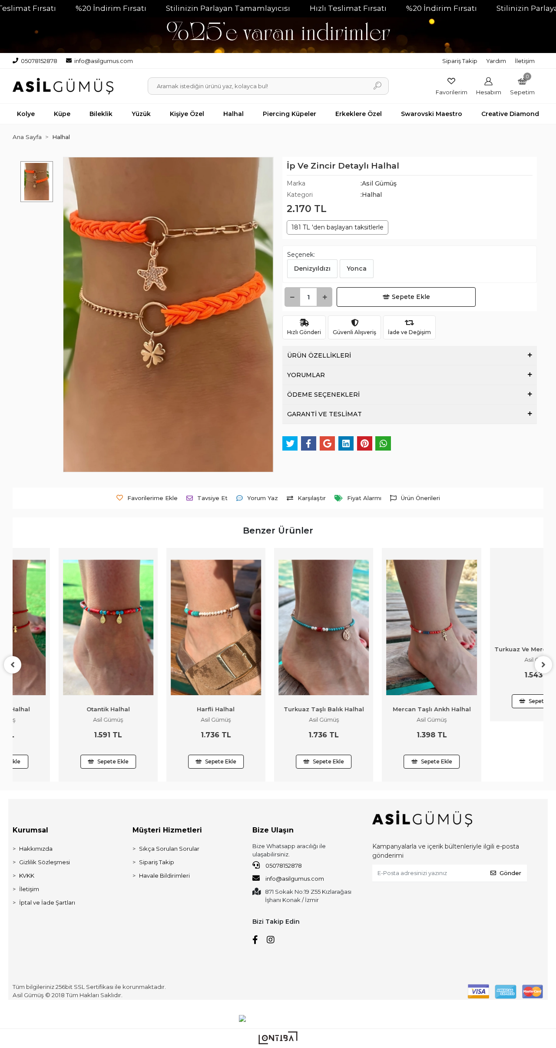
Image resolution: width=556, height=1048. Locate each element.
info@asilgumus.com (294, 878)
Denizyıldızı (312, 268)
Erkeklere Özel (358, 114)
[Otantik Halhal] (62, 627)
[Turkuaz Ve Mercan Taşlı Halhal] (494, 627)
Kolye (26, 114)
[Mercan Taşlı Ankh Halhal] (386, 627)
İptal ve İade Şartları (47, 902)
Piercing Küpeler (289, 114)
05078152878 (283, 865)
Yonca (357, 268)
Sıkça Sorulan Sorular (169, 848)
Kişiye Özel (187, 114)
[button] (522, 86)
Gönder (510, 872)
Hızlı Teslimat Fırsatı (348, 8)
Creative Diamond (510, 114)
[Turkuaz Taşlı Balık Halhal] (278, 627)
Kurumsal (30, 830)
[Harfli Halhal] (170, 627)
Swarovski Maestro (431, 114)
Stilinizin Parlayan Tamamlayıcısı (228, 8)
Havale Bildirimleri (164, 875)
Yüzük (141, 114)
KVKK (26, 875)
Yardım (496, 60)
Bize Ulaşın (273, 830)
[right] (543, 664)
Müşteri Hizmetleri (167, 830)
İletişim (525, 60)
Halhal (233, 114)
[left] (12, 664)
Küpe (62, 114)
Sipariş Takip (459, 60)
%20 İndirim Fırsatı (111, 8)
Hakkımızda (36, 848)
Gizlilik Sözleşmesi (44, 862)
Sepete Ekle (411, 297)
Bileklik (101, 114)
